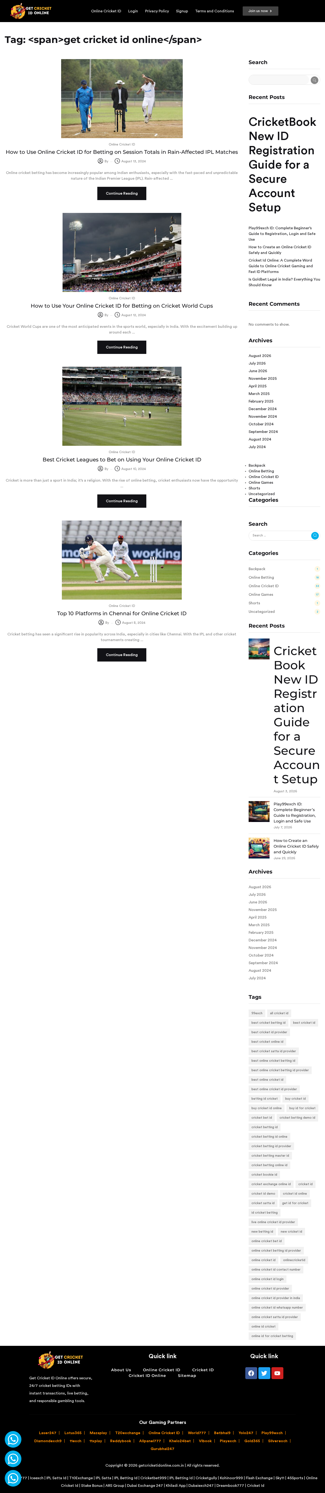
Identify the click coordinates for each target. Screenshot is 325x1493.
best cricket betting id (268, 1022)
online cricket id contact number (275, 1269)
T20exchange (127, 1433)
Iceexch (37, 1478)
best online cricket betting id (273, 1060)
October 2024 (261, 424)
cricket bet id (261, 1117)
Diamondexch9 (48, 1441)
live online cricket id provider (273, 1222)
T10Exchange (81, 1478)
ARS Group (114, 1486)
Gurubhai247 (162, 1449)
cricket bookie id (264, 1174)
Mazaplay (98, 1433)
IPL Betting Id (126, 1478)
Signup (182, 11)
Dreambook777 (230, 1486)
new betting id (262, 1231)
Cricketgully (206, 1478)
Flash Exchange (259, 1478)
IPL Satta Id (56, 1478)
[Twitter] (264, 1373)
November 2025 (263, 378)
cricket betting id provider (271, 1146)
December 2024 (263, 409)
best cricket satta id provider (273, 1051)
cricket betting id (264, 1127)
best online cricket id (267, 1079)
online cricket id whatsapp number (277, 1307)
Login (133, 11)
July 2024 (257, 447)
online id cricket (263, 1326)
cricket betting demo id (297, 1117)
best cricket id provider (269, 1032)
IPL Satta (103, 1478)
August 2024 (260, 439)
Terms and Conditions (214, 11)
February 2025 (261, 401)
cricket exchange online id (271, 1184)
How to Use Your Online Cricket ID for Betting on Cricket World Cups (122, 306)
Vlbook (205, 1441)
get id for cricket (295, 1203)
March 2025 (259, 394)
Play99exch (272, 1433)
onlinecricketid (294, 1260)
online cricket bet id (266, 1241)
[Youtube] (277, 1373)
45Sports (295, 1478)
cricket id (305, 1184)
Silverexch (277, 1441)
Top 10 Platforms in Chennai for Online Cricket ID (122, 613)
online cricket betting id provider (276, 1250)
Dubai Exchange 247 (145, 1486)
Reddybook (120, 1441)
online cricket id (263, 1260)
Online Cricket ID (106, 11)
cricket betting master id (270, 1155)
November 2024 (263, 416)
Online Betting (261, 471)
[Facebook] (251, 1373)
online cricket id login (267, 1279)
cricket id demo (263, 1193)
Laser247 (47, 1433)
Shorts (254, 488)
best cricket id (304, 1022)
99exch (256, 1013)
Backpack (257, 465)
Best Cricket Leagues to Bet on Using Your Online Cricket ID (122, 459)
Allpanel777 (150, 1441)
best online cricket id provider (274, 1089)
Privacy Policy (157, 11)
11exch (75, 1441)
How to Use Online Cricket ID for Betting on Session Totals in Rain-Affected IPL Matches (122, 152)
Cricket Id (255, 1486)
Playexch (228, 1441)
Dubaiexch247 (201, 1486)
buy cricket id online (266, 1108)
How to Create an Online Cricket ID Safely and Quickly (296, 846)
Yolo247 (246, 1433)
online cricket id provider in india (275, 1298)
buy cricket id (295, 1098)
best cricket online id (267, 1041)
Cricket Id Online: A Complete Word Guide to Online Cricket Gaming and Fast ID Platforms (281, 266)
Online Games (261, 482)
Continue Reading (122, 193)
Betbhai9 (222, 1433)
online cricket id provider (270, 1288)
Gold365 (252, 1441)
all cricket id (279, 1013)
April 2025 (257, 386)
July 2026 (257, 363)
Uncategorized (262, 494)
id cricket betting (264, 1212)
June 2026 (258, 371)
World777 (197, 1433)
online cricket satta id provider (274, 1317)
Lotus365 (73, 1433)
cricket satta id (263, 1203)
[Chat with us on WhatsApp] (13, 1439)
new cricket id (291, 1231)
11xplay (95, 1441)
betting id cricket (264, 1098)
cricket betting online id (269, 1165)
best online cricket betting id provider (280, 1070)
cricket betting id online (269, 1136)
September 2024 (263, 432)
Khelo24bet (180, 1441)
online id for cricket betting (272, 1336)
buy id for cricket (302, 1108)
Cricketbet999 (153, 1478)
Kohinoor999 (231, 1478)
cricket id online (295, 1193)
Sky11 (280, 1478)
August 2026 (260, 356)
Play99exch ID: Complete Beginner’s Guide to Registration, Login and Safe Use (282, 233)
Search (258, 62)
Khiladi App (176, 1486)
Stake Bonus (92, 1486)
